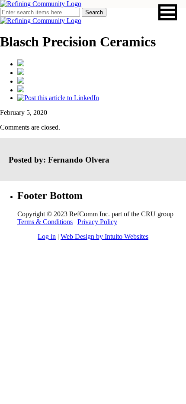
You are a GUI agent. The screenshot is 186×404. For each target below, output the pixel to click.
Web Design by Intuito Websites (104, 236)
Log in (47, 236)
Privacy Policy (97, 221)
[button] (167, 12)
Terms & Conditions (45, 221)
